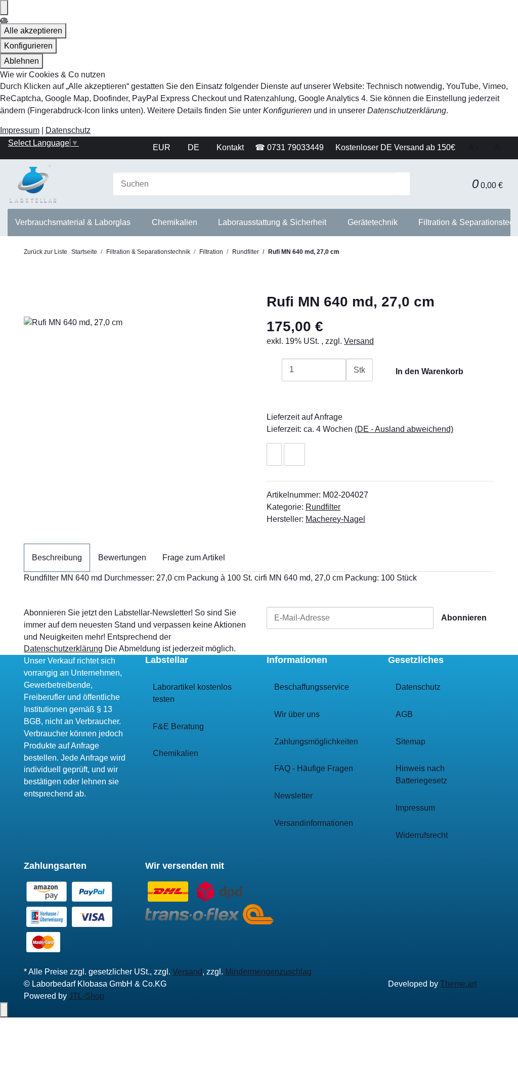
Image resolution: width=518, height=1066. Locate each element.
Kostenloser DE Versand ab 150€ (395, 147)
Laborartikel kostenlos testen (192, 693)
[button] (456, 183)
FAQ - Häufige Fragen (313, 768)
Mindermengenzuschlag (268, 971)
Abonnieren (464, 617)
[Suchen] (402, 183)
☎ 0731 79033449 (289, 147)
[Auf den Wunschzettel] (274, 454)
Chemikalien (175, 753)
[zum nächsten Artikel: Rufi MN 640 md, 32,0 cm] (364, 255)
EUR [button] (162, 147)
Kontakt (230, 147)
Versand (359, 341)
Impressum (19, 130)
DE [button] (194, 147)
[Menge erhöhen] (353, 392)
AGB (404, 714)
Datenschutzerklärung (63, 648)
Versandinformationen (313, 823)
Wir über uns (297, 714)
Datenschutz (68, 130)
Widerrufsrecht (422, 835)
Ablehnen (21, 61)
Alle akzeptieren (33, 30)
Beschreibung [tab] (57, 557)
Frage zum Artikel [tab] (193, 557)
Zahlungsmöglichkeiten (316, 741)
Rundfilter (323, 507)
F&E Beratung (178, 726)
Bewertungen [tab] (122, 557)
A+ (473, 147)
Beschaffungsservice (311, 687)
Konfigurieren (28, 45)
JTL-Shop (86, 996)
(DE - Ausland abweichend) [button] (404, 429)
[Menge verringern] (274, 370)
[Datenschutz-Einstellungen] (4, 7)
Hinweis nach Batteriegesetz (421, 774)
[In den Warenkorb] (31, 288)
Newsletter (293, 795)
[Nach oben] (4, 1009)
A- (498, 147)
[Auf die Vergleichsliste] (294, 454)
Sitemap (410, 741)
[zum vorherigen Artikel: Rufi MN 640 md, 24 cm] (347, 255)
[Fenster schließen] (31, 304)
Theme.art (458, 984)
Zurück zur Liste (45, 251)
